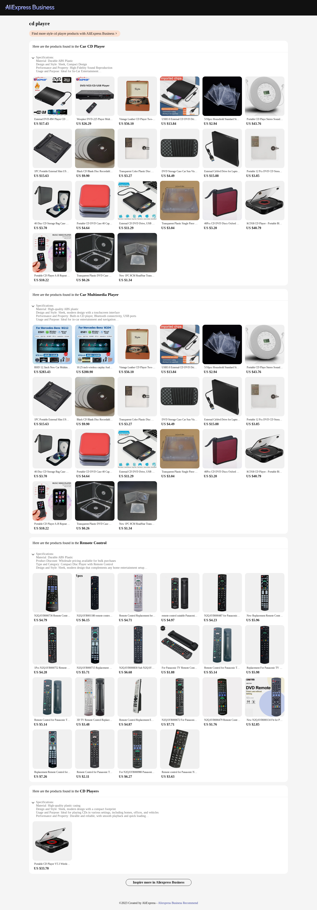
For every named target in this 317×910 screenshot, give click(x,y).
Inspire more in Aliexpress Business (158, 882)
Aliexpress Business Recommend (178, 903)
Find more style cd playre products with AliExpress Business (73, 33)
